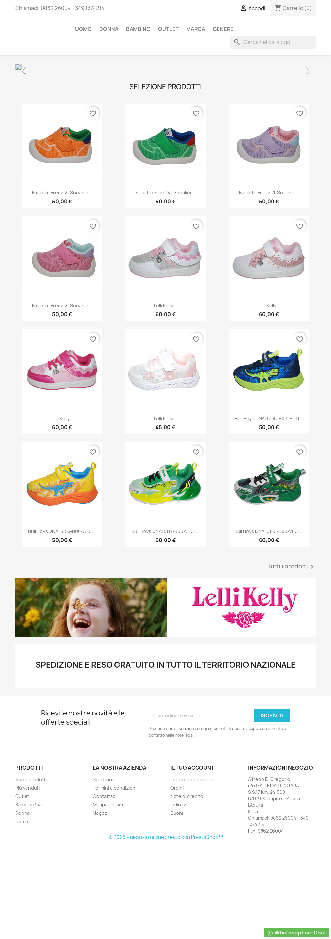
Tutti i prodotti (291, 567)
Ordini (177, 788)
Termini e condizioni (114, 788)
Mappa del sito (109, 805)
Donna (109, 29)
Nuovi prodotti (31, 779)
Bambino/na (28, 805)
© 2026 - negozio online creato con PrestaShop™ (165, 837)
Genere (223, 29)
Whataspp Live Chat (299, 932)
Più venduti (27, 788)
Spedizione (105, 779)
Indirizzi (178, 805)
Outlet (168, 29)
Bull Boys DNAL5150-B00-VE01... (268, 531)
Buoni (176, 813)
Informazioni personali (194, 779)
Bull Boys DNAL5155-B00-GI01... (62, 531)
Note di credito (186, 796)
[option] (165, 66)
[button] (37, 66)
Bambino (138, 29)
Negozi (100, 813)
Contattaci (104, 796)
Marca (195, 29)
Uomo (83, 29)
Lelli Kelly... (165, 305)
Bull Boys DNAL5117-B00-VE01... (165, 531)
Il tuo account (192, 767)
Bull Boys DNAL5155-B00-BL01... (269, 418)
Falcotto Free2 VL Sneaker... (62, 193)
